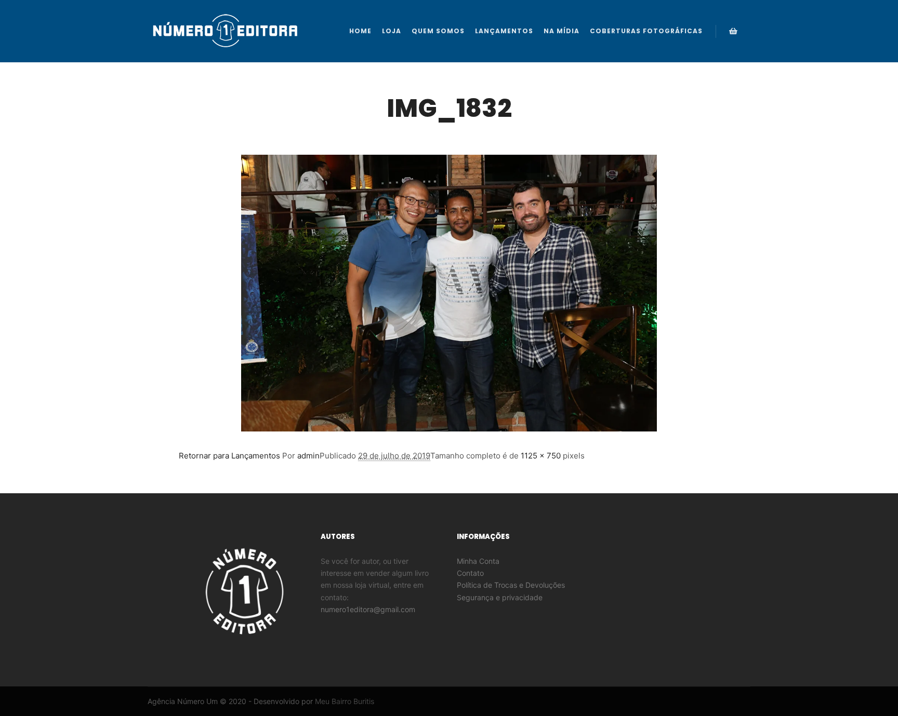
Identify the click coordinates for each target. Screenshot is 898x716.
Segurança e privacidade (500, 597)
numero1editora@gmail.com (368, 609)
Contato (470, 573)
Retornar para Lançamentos (229, 456)
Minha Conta (478, 561)
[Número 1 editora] (225, 31)
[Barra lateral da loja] (733, 31)
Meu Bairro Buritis (344, 701)
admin (308, 456)
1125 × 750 (541, 456)
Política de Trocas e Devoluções (511, 584)
